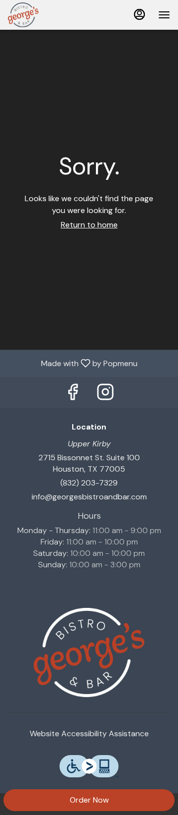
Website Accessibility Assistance (89, 733)
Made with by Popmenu (72, 363)
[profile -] (139, 14)
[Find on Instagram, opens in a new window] (105, 394)
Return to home (89, 224)
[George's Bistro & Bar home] (52, 14)
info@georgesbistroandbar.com (89, 496)
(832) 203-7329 (89, 483)
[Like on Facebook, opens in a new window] (73, 394)
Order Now (89, 800)
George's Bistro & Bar (89, 652)
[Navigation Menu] (164, 14)
